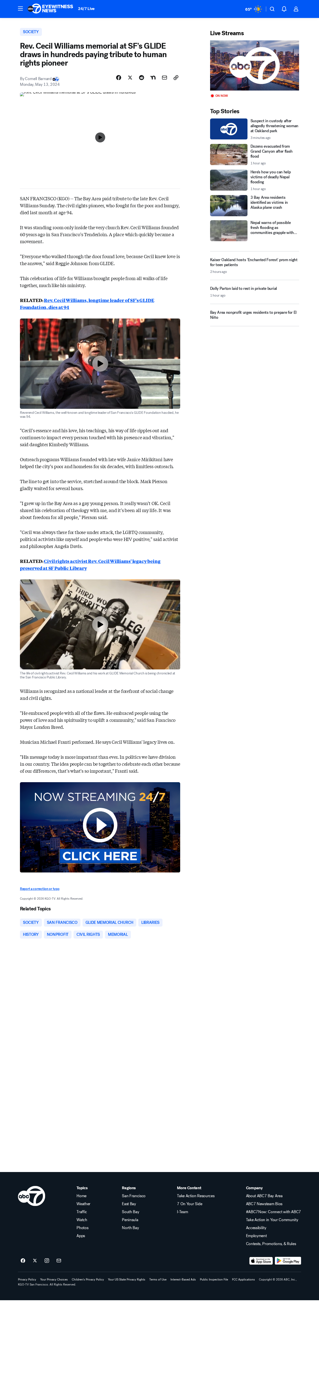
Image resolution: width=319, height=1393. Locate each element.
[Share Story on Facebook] (118, 77)
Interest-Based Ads (183, 1279)
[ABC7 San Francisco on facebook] (23, 1261)
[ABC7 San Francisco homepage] (50, 8)
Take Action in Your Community (272, 1220)
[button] (20, 8)
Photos (82, 1228)
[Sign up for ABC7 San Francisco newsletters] (59, 1261)
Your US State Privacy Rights (126, 1279)
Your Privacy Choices (54, 1279)
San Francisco (134, 1196)
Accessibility (256, 1228)
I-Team (182, 1212)
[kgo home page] (31, 1196)
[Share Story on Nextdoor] (153, 77)
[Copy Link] (176, 77)
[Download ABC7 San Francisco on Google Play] (288, 1261)
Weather (83, 1204)
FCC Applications (243, 1279)
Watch (82, 1220)
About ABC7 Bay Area (264, 1196)
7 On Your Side (189, 1204)
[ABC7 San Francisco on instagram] (47, 1261)
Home (81, 1196)
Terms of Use (157, 1279)
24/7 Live (86, 8)
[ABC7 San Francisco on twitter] (35, 1261)
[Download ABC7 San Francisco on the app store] (261, 1261)
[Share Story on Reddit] (141, 77)
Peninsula (130, 1220)
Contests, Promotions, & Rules (271, 1244)
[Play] (254, 65)
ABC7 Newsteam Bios (264, 1204)
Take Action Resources (195, 1196)
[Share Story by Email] (164, 77)
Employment (256, 1236)
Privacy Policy (27, 1279)
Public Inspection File (214, 1279)
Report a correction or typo (39, 888)
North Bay (130, 1228)
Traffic (82, 1212)
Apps (81, 1236)
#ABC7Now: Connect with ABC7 (273, 1212)
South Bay (130, 1212)
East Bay (129, 1204)
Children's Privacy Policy (88, 1279)
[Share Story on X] (130, 77)
